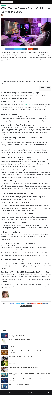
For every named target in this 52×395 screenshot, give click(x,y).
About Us (38, 392)
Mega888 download (28, 104)
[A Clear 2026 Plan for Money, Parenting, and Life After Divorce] (4, 369)
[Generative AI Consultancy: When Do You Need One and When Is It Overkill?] (4, 363)
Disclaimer (49, 392)
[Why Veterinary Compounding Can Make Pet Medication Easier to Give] (4, 352)
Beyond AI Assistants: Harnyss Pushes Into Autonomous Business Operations (27, 378)
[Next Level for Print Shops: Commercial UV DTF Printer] (4, 358)
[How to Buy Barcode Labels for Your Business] (4, 341)
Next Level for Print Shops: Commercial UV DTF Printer (21, 356)
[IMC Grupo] (6, 2)
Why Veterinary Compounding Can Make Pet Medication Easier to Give (25, 350)
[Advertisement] (26, 72)
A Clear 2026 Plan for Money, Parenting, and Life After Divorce (23, 367)
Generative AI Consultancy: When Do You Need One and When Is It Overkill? (26, 362)
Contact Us (33, 392)
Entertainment (3, 5)
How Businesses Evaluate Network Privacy (19, 384)
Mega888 (41, 55)
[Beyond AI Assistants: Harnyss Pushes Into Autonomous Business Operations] (4, 380)
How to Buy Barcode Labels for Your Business (19, 339)
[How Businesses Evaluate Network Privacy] (4, 386)
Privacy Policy (43, 392)
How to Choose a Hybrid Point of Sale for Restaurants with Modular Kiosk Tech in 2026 (29, 373)
